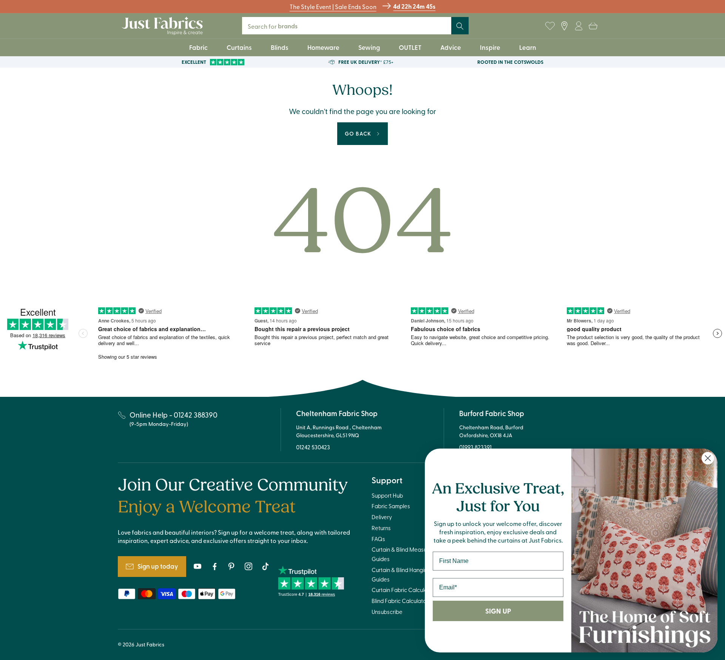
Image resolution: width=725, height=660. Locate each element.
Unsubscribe (387, 611)
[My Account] (578, 26)
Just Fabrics (150, 644)
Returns (381, 528)
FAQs (378, 539)
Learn (527, 47)
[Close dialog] (707, 458)
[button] (593, 26)
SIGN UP (498, 611)
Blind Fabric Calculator (400, 600)
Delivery (382, 517)
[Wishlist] (549, 26)
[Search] (460, 26)
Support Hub (387, 495)
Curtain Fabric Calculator (403, 590)
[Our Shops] (564, 26)
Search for (278, 26)
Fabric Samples (391, 506)
